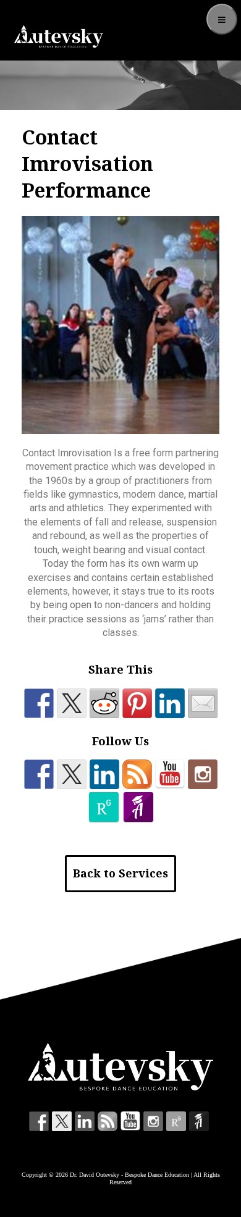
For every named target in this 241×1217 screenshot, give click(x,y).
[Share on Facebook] (39, 703)
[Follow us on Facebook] (39, 774)
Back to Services (120, 873)
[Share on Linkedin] (170, 703)
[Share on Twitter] (72, 703)
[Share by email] (203, 703)
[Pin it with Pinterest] (137, 703)
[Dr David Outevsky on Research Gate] (104, 807)
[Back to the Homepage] (58, 36)
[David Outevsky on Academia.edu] (138, 807)
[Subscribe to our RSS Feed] (137, 774)
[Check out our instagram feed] (203, 774)
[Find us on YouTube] (170, 774)
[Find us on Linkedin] (104, 774)
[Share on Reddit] (104, 703)
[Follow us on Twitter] (72, 774)
